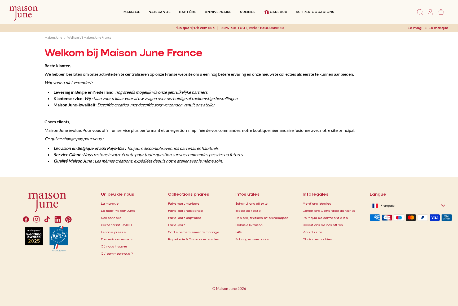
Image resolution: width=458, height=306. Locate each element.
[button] (272, 28)
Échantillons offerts (251, 203)
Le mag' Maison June (118, 211)
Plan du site (312, 232)
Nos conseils (111, 218)
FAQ (238, 232)
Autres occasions (315, 12)
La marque (438, 27)
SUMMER (248, 12)
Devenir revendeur (117, 239)
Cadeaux (278, 12)
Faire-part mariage (184, 203)
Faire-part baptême (184, 218)
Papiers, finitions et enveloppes (261, 218)
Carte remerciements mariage (193, 232)
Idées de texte (248, 211)
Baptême (187, 12)
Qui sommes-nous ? (117, 253)
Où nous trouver (114, 246)
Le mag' (415, 27)
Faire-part (176, 225)
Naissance (160, 12)
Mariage (132, 12)
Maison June (53, 37)
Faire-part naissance (185, 211)
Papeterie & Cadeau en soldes (193, 239)
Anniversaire (218, 12)
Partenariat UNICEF (117, 225)
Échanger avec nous (252, 239)
